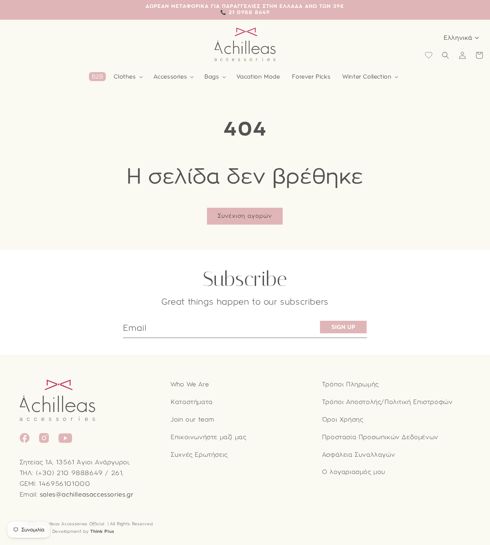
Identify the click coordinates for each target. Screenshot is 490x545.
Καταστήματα (192, 402)
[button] (127, 77)
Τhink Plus (102, 531)
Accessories (170, 77)
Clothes (125, 77)
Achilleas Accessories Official (72, 524)
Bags (211, 77)
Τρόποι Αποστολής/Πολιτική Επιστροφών (387, 402)
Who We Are (190, 384)
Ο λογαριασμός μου (353, 472)
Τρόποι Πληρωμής (350, 384)
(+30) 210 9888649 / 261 (79, 473)
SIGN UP (343, 327)
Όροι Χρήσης (342, 419)
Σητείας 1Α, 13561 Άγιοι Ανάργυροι (74, 462)
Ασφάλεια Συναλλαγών (358, 454)
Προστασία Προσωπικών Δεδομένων (380, 437)
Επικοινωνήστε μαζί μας (208, 437)
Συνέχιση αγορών (245, 216)
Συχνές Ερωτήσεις (199, 454)
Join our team (193, 419)
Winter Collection (367, 77)
